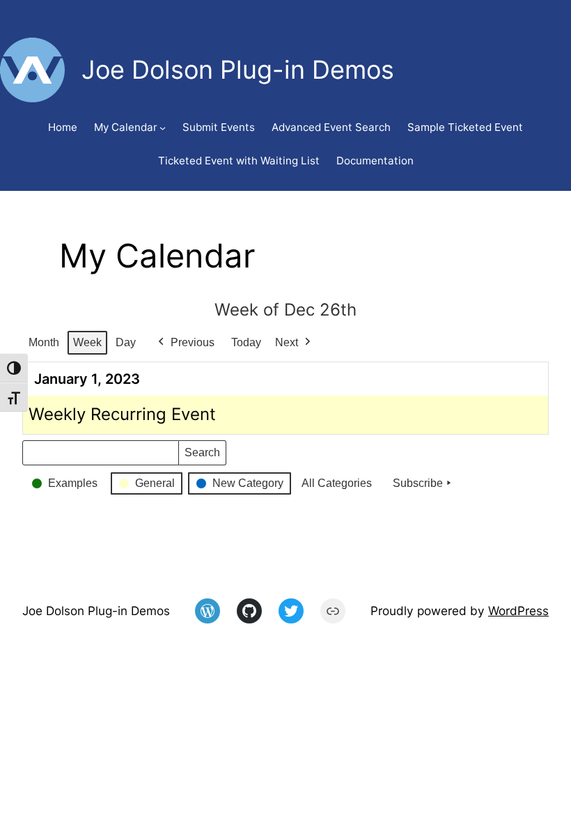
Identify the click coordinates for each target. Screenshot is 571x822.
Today (246, 342)
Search (202, 456)
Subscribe (418, 483)
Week (87, 342)
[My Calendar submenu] (162, 128)
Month (44, 342)
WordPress (518, 610)
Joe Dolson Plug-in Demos (96, 610)
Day (126, 342)
